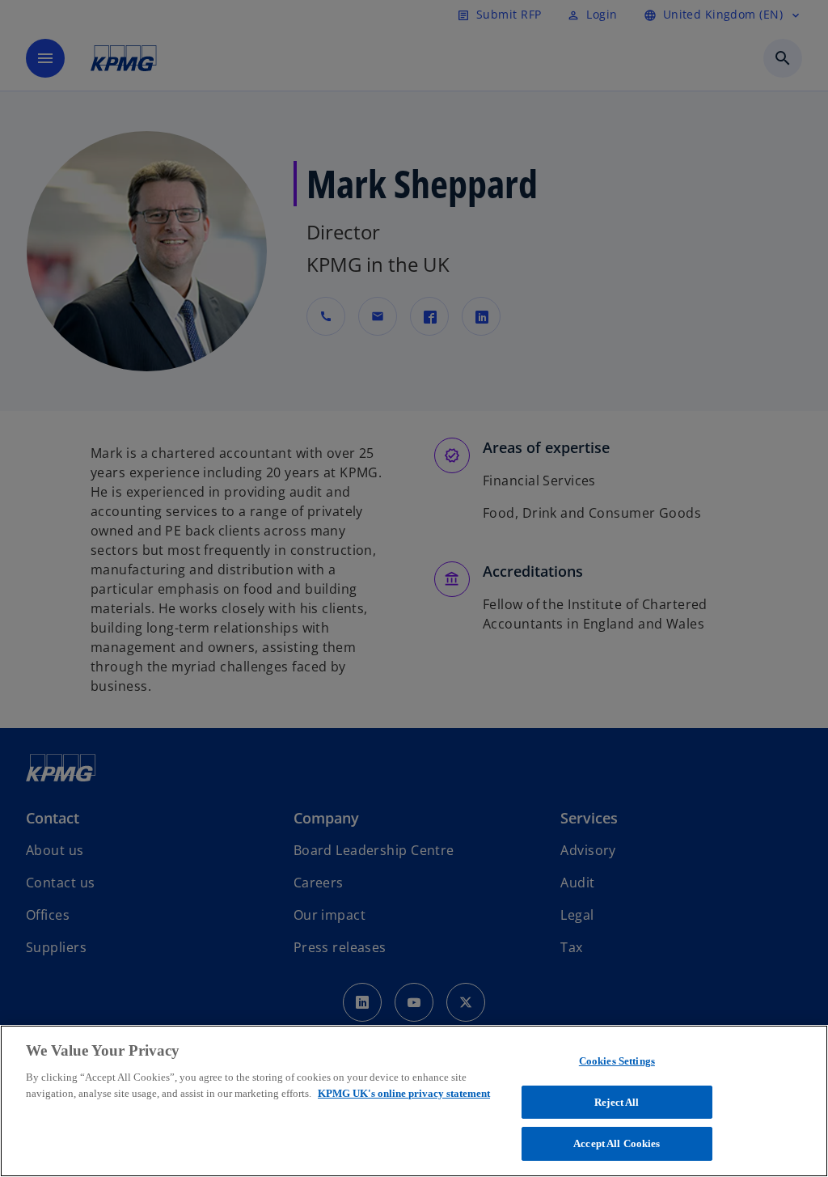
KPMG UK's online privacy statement (404, 1093)
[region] (414, 1101)
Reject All (616, 1102)
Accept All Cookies (616, 1143)
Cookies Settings (617, 1061)
